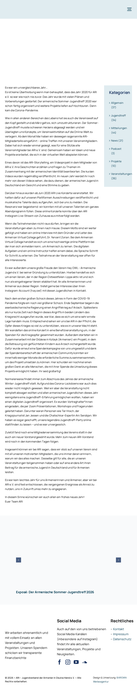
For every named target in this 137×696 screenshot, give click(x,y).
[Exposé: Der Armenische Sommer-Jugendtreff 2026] (68, 556)
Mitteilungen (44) (118, 130)
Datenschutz (122, 639)
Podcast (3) (116, 151)
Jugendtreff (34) (118, 118)
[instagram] (67, 662)
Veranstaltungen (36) (118, 176)
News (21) (117, 140)
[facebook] (59, 662)
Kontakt (118, 629)
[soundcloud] (84, 662)
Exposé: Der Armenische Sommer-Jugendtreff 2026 (55, 592)
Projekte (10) (116, 163)
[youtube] (76, 662)
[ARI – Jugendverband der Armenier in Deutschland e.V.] (15, 5)
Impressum (120, 634)
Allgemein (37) (117, 105)
